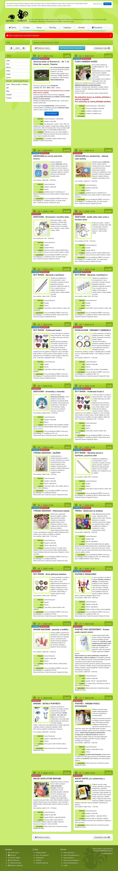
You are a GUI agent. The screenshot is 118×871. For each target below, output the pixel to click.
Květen (8, 74)
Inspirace (67, 27)
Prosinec (9, 98)
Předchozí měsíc (43, 48)
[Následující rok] (23, 48)
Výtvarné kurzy (15, 860)
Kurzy (39, 27)
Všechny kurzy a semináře (72, 48)
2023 (17, 48)
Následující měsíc (101, 48)
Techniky (52, 27)
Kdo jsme (13, 855)
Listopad (8, 94)
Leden (8, 60)
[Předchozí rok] (11, 48)
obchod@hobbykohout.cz (105, 851)
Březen (8, 67)
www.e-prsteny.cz (69, 858)
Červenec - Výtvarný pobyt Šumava (17, 81)
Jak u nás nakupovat (42, 855)
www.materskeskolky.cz (71, 863)
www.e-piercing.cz (69, 852)
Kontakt (81, 27)
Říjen (7, 91)
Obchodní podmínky (42, 863)
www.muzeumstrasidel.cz (71, 860)
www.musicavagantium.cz (71, 855)
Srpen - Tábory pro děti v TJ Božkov (17, 84)
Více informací (51, 113)
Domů (13, 27)
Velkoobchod (40, 858)
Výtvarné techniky (15, 863)
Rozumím (107, 4)
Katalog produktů (41, 852)
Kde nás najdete (15, 858)
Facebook (98, 27)
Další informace (97, 4)
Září (7, 88)
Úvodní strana (14, 852)
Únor (7, 64)
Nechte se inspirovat (16, 865)
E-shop (26, 27)
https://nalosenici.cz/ (57, 80)
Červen (8, 77)
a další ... (66, 865)
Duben (8, 71)
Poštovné (39, 860)
